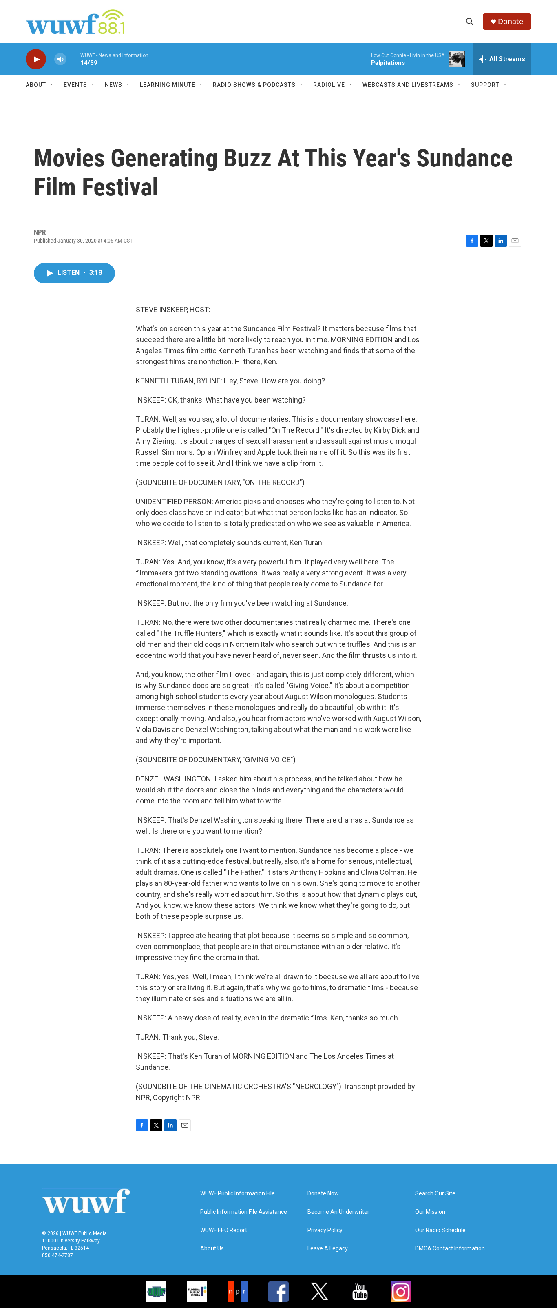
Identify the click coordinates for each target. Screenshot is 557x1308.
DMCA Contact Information (450, 1249)
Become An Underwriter (338, 1212)
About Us (212, 1249)
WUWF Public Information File (237, 1194)
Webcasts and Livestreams (407, 85)
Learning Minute (167, 85)
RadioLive (329, 85)
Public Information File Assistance (243, 1212)
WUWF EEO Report (223, 1230)
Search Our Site (435, 1194)
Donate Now (323, 1194)
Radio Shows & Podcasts (254, 85)
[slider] (73, 59)
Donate (510, 21)
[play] (35, 59)
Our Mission (430, 1212)
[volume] (60, 59)
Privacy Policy (325, 1230)
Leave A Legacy (327, 1249)
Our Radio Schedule (440, 1230)
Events (75, 85)
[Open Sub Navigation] (52, 85)
